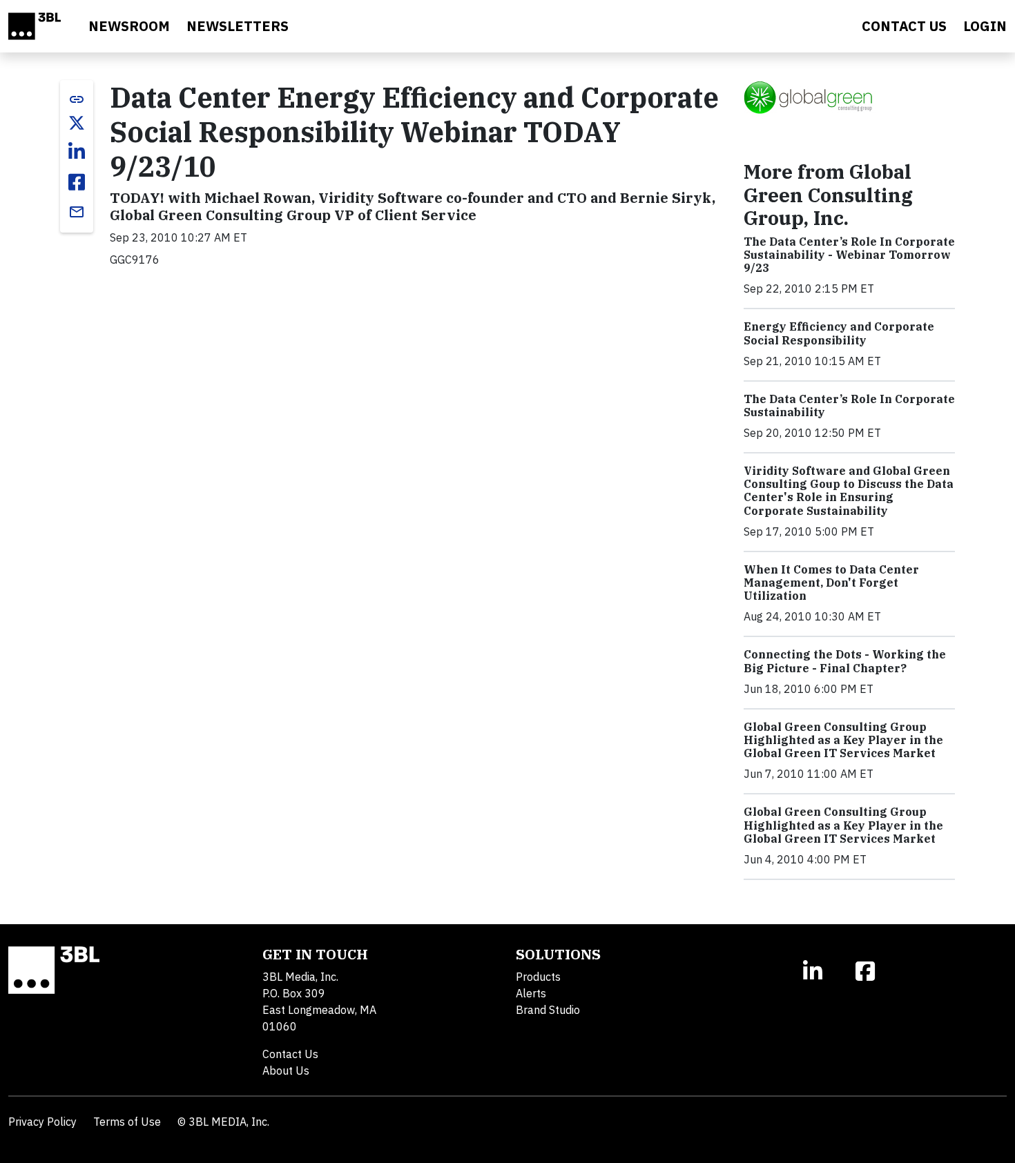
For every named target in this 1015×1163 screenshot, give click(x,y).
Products (538, 977)
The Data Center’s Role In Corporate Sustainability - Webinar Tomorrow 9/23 (849, 255)
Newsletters (237, 26)
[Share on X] (76, 123)
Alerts (531, 993)
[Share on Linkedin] (76, 152)
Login (985, 26)
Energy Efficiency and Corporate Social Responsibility (839, 333)
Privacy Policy (42, 1121)
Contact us (904, 26)
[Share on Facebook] (76, 182)
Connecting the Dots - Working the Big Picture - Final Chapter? (845, 660)
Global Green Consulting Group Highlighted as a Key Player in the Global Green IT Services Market (843, 740)
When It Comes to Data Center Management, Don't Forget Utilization (831, 583)
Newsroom (129, 26)
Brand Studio (548, 1010)
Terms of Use (127, 1121)
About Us (285, 1070)
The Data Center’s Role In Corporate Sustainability (849, 405)
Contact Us (290, 1054)
